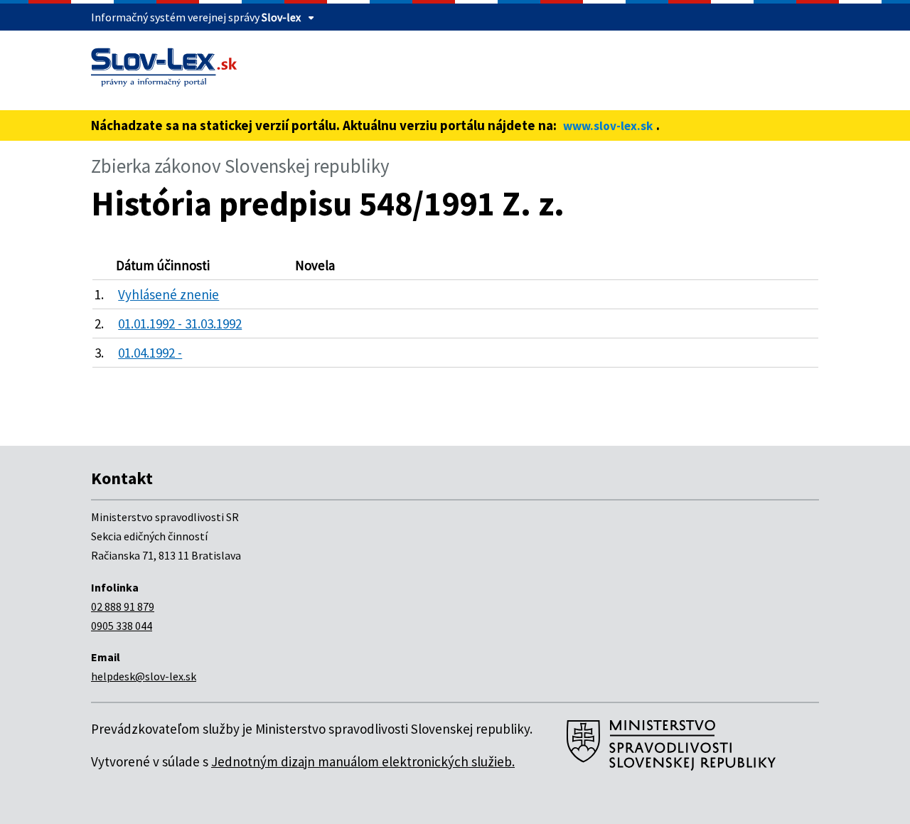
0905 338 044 (121, 626)
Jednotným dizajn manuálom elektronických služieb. (363, 761)
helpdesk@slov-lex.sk (143, 676)
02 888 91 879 (122, 606)
